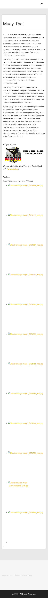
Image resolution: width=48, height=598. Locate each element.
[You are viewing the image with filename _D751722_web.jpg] (26, 436)
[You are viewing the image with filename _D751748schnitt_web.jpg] (26, 496)
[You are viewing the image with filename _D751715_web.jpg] (26, 407)
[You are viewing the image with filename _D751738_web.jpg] (26, 466)
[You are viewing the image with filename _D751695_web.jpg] (26, 318)
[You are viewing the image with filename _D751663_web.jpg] (26, 228)
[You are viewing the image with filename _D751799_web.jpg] (26, 526)
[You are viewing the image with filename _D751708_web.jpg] (26, 347)
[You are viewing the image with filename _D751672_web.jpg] (26, 288)
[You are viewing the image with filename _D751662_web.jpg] (26, 199)
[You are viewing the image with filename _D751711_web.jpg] (26, 377)
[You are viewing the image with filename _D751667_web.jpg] (26, 258)
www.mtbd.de (13, 169)
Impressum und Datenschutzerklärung (17, 575)
